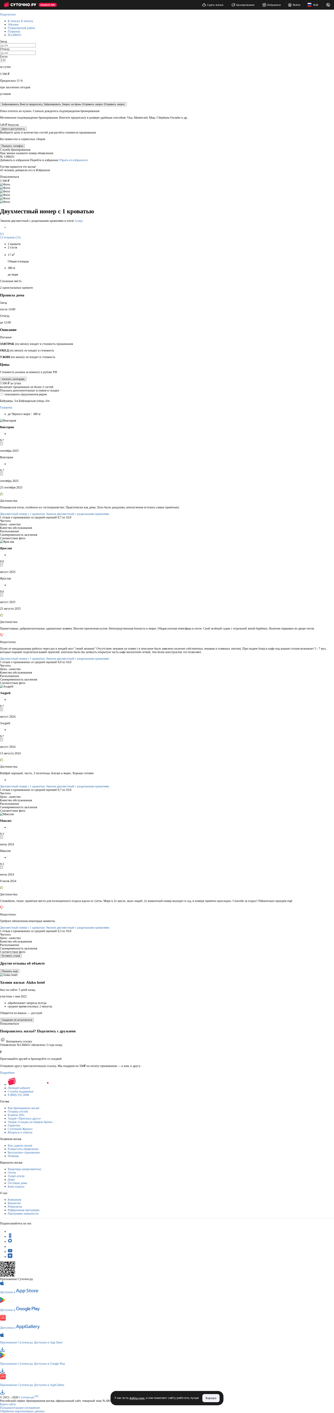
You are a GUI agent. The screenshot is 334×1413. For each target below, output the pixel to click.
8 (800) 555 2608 (18, 1095)
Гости (4, 56)
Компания (14, 1199)
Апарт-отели (16, 1176)
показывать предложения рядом (26, 394)
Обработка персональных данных (22, 1411)
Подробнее (7, 1072)
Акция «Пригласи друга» (24, 1118)
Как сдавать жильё (20, 1145)
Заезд (3, 41)
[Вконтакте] (10, 1246)
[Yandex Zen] (10, 1256)
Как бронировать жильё (23, 1108)
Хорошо (210, 1398)
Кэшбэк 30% (16, 1115)
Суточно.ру (28, 1397)
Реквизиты (15, 1206)
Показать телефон (12, 146)
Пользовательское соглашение (20, 1407)
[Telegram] (10, 1231)
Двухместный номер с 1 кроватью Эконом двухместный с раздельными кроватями (54, 514)
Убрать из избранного (73, 160)
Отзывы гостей (18, 1111)
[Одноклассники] (10, 1236)
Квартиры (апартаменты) (24, 1169)
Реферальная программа (23, 1210)
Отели (12, 1172)
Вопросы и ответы (20, 1132)
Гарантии (14, 1125)
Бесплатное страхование (24, 1152)
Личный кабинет (19, 1088)
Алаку (79, 220)
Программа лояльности (23, 1213)
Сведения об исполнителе (17, 1019)
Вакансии (14, 1203)
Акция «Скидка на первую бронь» (30, 1122)
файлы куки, (137, 1398)
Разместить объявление (23, 1149)
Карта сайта (8, 1404)
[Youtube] (10, 1251)
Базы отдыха (16, 1186)
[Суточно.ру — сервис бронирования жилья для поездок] (20, 5)
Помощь (13, 1156)
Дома (11, 1179)
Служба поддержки (20, 1091)
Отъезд (4, 49)
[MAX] (10, 1241)
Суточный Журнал (20, 1129)
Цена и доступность (13, 128)
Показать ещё (10, 971)
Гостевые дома (17, 1183)
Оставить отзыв (11, 955)
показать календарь (13, 379)
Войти (296, 4)
